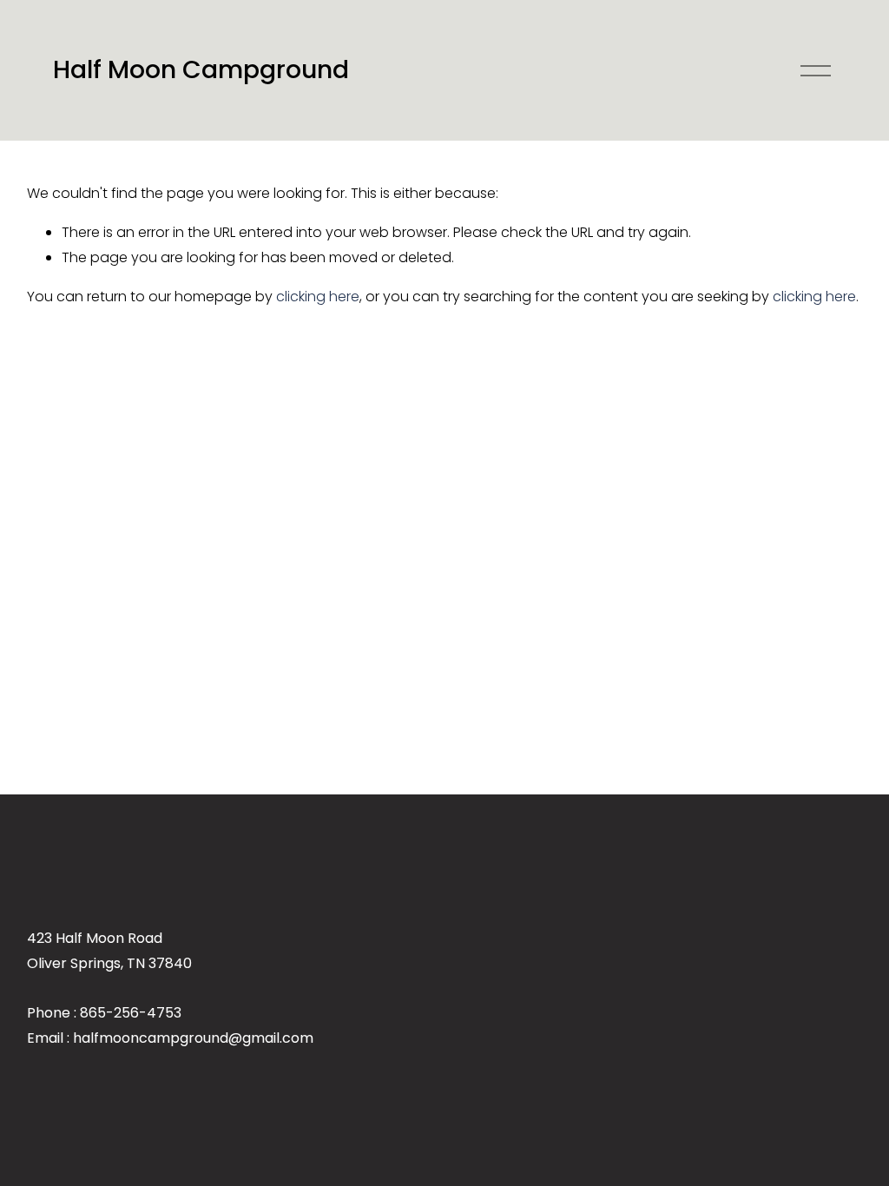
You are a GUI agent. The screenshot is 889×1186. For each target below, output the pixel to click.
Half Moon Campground (201, 69)
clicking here (317, 296)
